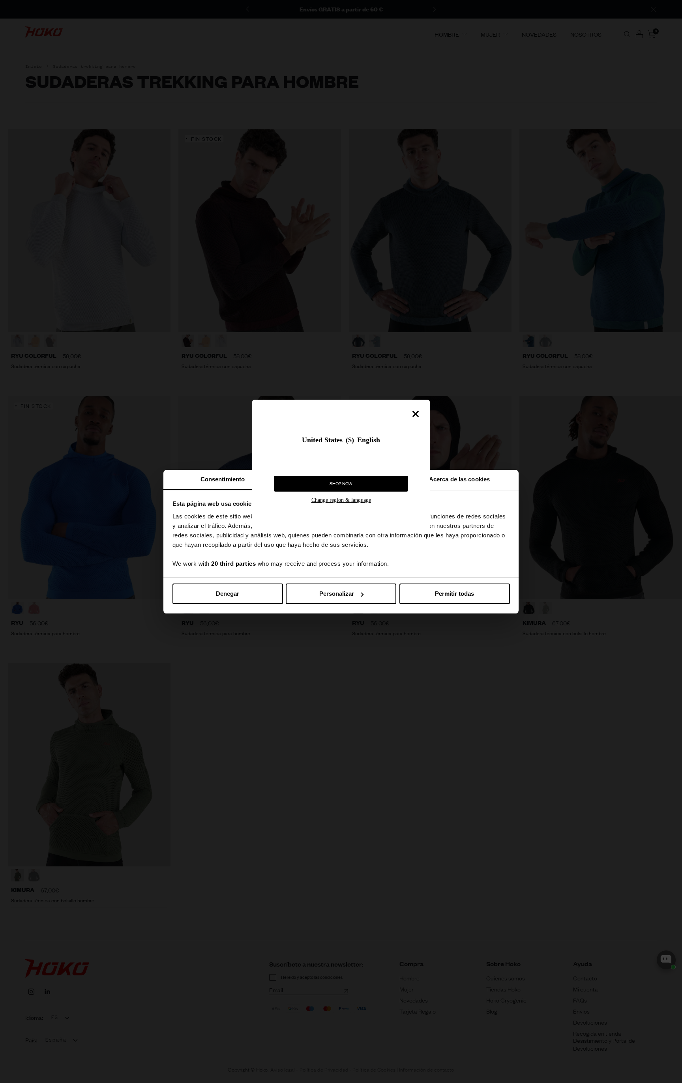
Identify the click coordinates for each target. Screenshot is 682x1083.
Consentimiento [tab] (222, 479)
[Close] (415, 413)
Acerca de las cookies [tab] (459, 479)
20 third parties (233, 563)
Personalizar (336, 593)
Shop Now (341, 484)
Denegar (227, 593)
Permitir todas (454, 593)
